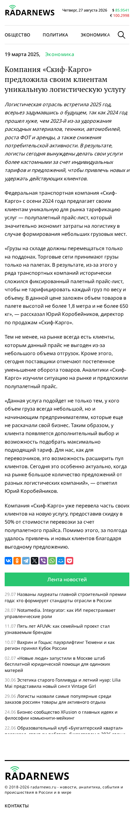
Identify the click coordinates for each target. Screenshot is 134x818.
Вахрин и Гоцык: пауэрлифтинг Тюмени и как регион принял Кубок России (60, 645)
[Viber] (43, 560)
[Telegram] (26, 560)
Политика (55, 35)
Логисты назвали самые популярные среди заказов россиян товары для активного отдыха (58, 699)
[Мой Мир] (61, 560)
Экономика (95, 35)
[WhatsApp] (52, 560)
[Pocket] (69, 560)
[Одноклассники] (17, 560)
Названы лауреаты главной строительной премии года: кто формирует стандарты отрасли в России (65, 597)
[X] (34, 560)
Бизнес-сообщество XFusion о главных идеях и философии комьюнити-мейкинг (61, 715)
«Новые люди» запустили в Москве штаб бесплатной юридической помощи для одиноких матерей (57, 664)
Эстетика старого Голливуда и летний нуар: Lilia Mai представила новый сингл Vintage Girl (63, 683)
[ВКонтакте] (8, 560)
